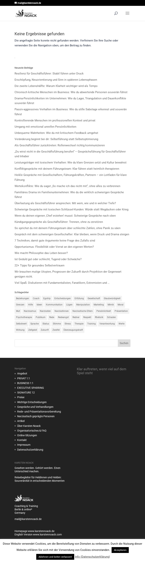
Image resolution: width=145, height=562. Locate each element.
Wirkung (20, 330)
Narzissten (45, 311)
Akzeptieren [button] (120, 550)
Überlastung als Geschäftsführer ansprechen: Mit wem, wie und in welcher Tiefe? (65, 203)
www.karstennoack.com (47, 534)
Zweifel (56, 330)
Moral (120, 304)
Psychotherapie (24, 317)
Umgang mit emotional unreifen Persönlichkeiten (45, 126)
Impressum (23, 444)
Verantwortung (107, 323)
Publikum (41, 317)
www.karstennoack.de (41, 531)
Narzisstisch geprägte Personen (36, 416)
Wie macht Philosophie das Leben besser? (41, 253)
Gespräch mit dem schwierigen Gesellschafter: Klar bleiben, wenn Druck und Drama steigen (72, 234)
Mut (18, 311)
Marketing (99, 304)
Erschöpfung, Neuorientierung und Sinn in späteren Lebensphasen (56, 79)
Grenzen (20, 304)
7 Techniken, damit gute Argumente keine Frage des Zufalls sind (55, 240)
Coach (36, 298)
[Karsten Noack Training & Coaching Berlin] (24, 502)
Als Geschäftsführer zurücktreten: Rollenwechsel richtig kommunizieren (60, 145)
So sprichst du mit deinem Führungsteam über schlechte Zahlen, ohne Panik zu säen (67, 228)
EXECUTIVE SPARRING (30, 387)
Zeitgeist (32, 330)
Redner (75, 317)
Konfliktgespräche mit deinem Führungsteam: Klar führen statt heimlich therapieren (67, 168)
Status (45, 323)
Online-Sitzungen (27, 435)
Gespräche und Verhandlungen (35, 406)
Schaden (111, 317)
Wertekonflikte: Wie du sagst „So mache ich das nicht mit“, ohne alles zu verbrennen (67, 186)
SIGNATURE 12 (26, 392)
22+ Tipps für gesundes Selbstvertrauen (39, 265)
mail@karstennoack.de (28, 519)
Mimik (111, 304)
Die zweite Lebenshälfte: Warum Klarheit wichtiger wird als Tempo (56, 86)
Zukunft (45, 330)
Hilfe (30, 304)
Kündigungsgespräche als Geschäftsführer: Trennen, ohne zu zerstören (59, 222)
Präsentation (121, 311)
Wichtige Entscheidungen (32, 402)
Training (91, 323)
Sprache (34, 323)
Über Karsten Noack (29, 425)
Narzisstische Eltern (82, 311)
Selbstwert (21, 323)
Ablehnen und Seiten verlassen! (55, 556)
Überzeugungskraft (73, 330)
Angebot (22, 373)
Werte (121, 323)
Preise (20, 397)
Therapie (79, 323)
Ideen (39, 304)
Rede (51, 317)
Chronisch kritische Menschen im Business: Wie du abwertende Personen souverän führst (71, 92)
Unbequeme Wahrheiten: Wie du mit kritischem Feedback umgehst (56, 133)
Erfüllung (79, 298)
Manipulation (83, 304)
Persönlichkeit (103, 311)
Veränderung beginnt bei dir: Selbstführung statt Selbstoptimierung (56, 139)
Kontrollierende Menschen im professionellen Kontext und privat (55, 120)
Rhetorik (99, 317)
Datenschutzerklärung (30, 449)
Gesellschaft (94, 298)
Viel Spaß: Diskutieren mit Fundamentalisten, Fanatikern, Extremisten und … (62, 282)
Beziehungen (22, 298)
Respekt (87, 317)
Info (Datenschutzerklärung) (92, 556)
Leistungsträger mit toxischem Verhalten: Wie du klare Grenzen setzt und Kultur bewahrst (70, 162)
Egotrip (47, 298)
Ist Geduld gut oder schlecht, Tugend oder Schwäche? (48, 259)
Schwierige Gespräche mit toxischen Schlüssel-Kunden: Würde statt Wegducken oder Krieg (71, 209)
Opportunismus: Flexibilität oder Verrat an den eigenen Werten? (54, 246)
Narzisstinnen (62, 311)
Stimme (57, 323)
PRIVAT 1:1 (23, 378)
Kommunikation (54, 304)
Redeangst (63, 317)
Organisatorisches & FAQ (31, 430)
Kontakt (22, 440)
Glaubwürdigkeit (112, 298)
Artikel (21, 420)
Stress (68, 323)
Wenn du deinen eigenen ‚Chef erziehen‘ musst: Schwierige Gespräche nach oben (65, 215)
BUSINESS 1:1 (25, 383)
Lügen (69, 304)
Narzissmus (30, 311)
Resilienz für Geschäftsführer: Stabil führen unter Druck (49, 73)
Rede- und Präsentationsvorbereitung (39, 411)
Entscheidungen (62, 298)
